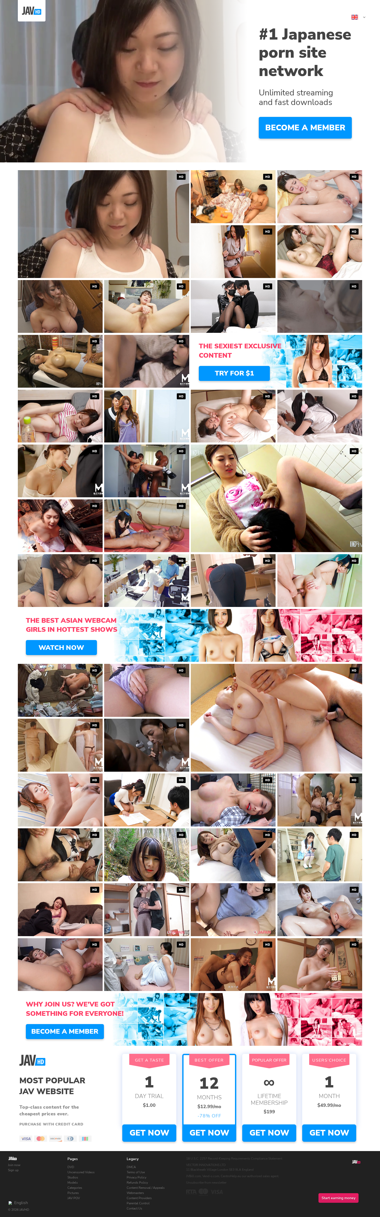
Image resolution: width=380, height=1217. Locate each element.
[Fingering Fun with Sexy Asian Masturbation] (60, 416)
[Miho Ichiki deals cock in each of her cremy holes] (319, 196)
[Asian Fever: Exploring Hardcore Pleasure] (60, 909)
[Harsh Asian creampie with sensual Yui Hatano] (319, 909)
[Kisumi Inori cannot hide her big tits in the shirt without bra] (60, 306)
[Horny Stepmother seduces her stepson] (146, 416)
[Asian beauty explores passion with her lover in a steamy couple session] (319, 306)
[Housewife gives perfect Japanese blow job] (146, 799)
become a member (305, 127)
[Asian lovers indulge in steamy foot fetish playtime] (233, 306)
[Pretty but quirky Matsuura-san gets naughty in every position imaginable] (60, 690)
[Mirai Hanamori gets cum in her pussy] (319, 964)
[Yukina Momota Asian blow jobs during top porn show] (60, 799)
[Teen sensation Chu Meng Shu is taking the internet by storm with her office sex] (146, 580)
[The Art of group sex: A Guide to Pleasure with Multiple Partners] (60, 854)
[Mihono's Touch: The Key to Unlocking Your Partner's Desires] (146, 854)
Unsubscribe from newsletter (206, 1183)
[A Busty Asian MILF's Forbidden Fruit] (60, 525)
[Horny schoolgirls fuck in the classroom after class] (319, 799)
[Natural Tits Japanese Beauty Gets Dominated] (146, 909)
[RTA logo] (191, 1192)
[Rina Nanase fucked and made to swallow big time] (233, 251)
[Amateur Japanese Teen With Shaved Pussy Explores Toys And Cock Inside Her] (233, 909)
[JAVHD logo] (12, 1158)
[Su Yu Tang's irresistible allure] (233, 964)
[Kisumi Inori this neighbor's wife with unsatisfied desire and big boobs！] (60, 580)
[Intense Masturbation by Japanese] (146, 306)
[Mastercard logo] (203, 1192)
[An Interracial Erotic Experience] (146, 745)
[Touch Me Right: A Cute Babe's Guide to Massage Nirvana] (60, 745)
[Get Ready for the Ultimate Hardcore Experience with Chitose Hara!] (319, 251)
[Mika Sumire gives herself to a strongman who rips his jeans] (233, 854)
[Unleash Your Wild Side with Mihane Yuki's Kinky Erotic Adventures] (233, 416)
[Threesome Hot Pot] (146, 361)
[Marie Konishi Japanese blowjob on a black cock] (146, 525)
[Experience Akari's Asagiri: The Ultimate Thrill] (233, 799)
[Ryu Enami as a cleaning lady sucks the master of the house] (233, 580)
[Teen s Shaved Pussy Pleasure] (146, 471)
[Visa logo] (216, 1192)
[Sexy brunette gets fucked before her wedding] (319, 580)
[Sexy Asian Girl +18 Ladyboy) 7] (319, 416)
